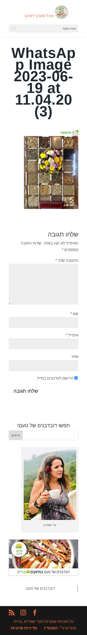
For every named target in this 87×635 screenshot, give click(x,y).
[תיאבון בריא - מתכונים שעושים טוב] (43, 574)
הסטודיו (51, 628)
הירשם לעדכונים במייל (55, 378)
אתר (74, 356)
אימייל (72, 335)
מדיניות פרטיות (24, 628)
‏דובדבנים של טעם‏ (40, 588)
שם (74, 314)
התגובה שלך (66, 260)
